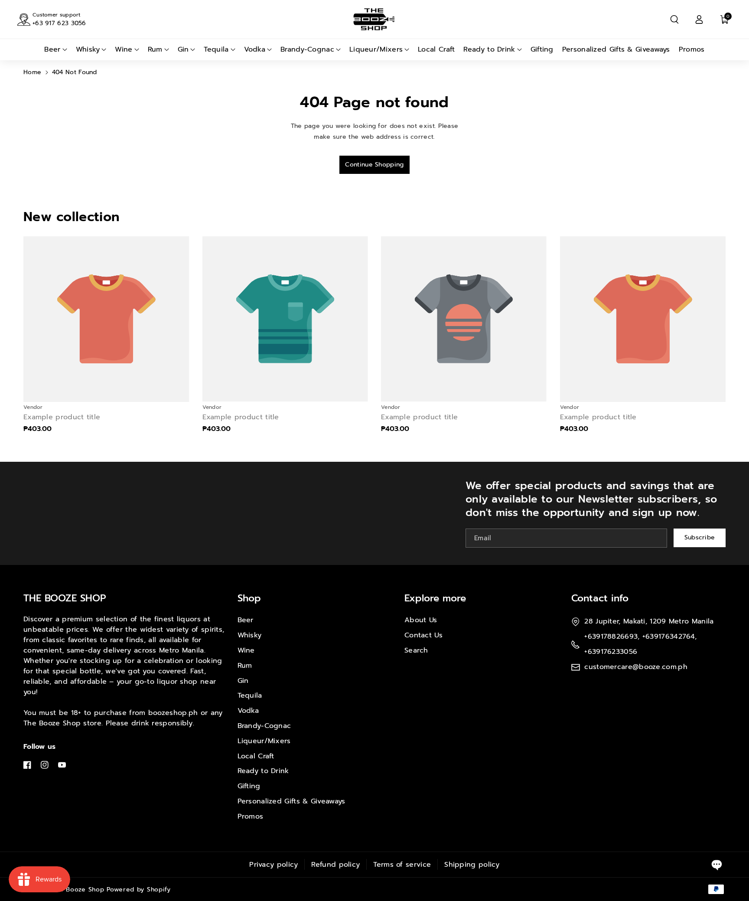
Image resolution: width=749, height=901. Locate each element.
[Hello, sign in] (699, 19)
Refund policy (335, 864)
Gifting (249, 786)
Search (416, 650)
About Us (420, 620)
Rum (245, 665)
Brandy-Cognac (264, 726)
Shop (249, 598)
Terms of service (402, 864)
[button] (674, 19)
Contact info (600, 598)
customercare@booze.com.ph (635, 667)
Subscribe (699, 537)
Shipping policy (472, 864)
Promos (251, 816)
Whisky (250, 635)
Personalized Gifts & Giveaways (291, 801)
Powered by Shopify (139, 889)
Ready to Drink (263, 771)
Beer (246, 620)
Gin (243, 681)
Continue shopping (374, 164)
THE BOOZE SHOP (64, 598)
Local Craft (256, 756)
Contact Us (423, 635)
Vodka (248, 710)
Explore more (435, 598)
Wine (246, 650)
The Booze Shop (78, 889)
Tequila (250, 695)
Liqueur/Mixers (264, 741)
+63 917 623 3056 (59, 23)
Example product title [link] (61, 417)
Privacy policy (273, 864)
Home (32, 72)
